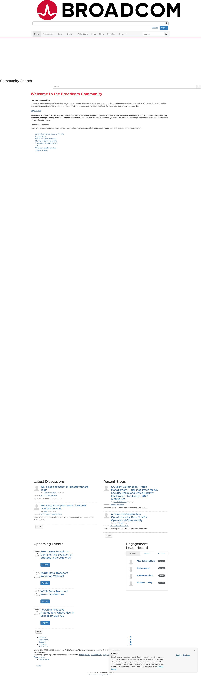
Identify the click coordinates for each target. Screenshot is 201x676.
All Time (161, 553)
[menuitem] (156, 27)
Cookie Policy (96, 655)
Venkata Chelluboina (120, 502)
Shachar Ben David (50, 492)
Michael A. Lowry (144, 583)
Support (42, 642)
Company (42, 644)
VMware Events (41, 150)
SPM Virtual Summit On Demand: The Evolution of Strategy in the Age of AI (56, 554)
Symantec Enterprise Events (46, 143)
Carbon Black (40, 136)
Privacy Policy (84, 655)
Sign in (163, 28)
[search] (166, 34)
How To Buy (44, 647)
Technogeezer (143, 568)
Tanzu (37, 146)
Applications (44, 640)
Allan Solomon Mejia (146, 561)
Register (155, 28)
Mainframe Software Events (46, 141)
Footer (38, 666)
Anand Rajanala (118, 523)
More (39, 527)
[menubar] (156, 27)
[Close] (194, 651)
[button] (166, 23)
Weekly (147, 553)
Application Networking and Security (49, 134)
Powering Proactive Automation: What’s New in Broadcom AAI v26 (57, 613)
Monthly (133, 553)
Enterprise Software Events (45, 139)
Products (42, 637)
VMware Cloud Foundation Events (51, 514)
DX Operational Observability (119, 525)
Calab (45, 511)
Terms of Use (44, 659)
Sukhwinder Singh (145, 575)
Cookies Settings (183, 655)
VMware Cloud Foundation (45, 148)
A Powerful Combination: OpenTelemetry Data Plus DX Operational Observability (129, 517)
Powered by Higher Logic (100, 675)
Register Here (36, 111)
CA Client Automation (117, 504)
